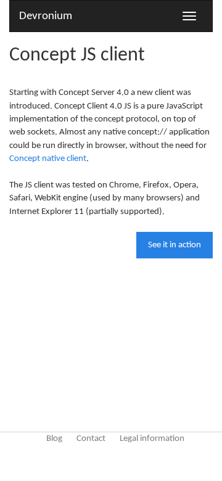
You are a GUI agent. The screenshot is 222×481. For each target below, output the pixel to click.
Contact (90, 438)
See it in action (174, 245)
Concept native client (47, 158)
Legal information (152, 438)
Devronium (45, 16)
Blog (54, 438)
